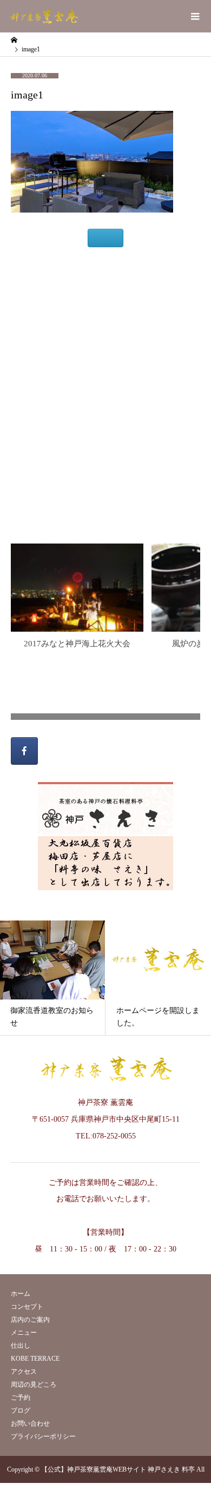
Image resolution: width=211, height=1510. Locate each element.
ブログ (20, 1410)
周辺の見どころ (33, 1384)
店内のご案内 (30, 1319)
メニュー (24, 1332)
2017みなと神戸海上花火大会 (77, 643)
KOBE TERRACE (35, 1358)
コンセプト (27, 1306)
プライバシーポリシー (43, 1436)
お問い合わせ (30, 1423)
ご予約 (20, 1397)
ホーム (20, 1293)
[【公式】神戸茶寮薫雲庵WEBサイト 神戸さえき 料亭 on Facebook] (24, 751)
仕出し (20, 1345)
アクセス (24, 1371)
